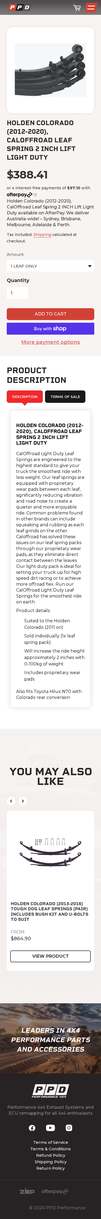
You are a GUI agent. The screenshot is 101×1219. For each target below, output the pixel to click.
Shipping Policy (51, 1161)
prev (11, 801)
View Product (50, 956)
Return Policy (50, 1168)
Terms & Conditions (50, 1148)
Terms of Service (50, 1142)
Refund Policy (50, 1155)
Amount (15, 254)
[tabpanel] (50, 559)
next (23, 801)
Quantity (18, 280)
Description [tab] (24, 396)
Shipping (42, 234)
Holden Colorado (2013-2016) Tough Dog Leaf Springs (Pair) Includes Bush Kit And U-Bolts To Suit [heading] (49, 911)
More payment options (50, 342)
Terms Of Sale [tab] (65, 396)
